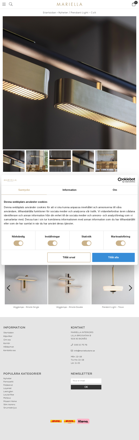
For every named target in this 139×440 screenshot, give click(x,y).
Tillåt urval (69, 257)
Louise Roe (8, 395)
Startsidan (49, 13)
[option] (26, 286)
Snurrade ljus (10, 408)
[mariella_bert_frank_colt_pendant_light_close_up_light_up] (69, 82)
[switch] (52, 243)
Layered (7, 388)
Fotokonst (8, 385)
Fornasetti (8, 382)
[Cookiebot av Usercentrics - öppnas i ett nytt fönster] (120, 180)
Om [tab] (115, 189)
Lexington (8, 392)
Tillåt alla (113, 257)
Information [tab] (69, 189)
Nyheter (63, 13)
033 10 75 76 (80, 345)
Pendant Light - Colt (83, 13)
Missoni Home (10, 401)
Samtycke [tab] (24, 189)
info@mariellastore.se (84, 351)
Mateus (7, 398)
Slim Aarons (9, 405)
